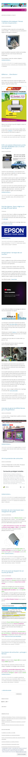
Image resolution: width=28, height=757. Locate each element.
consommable (15, 680)
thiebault (23, 398)
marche (5, 682)
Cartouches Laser (14, 64)
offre (15, 196)
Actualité (16, 63)
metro (8, 682)
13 (21, 558)
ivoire (11, 137)
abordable (8, 196)
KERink (25, 64)
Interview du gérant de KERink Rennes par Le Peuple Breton (13, 409)
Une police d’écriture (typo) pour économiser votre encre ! (13, 724)
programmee (9, 398)
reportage (14, 398)
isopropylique (18, 561)
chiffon (21, 559)
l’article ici (14, 332)
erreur (9, 561)
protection (22, 500)
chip (18, 642)
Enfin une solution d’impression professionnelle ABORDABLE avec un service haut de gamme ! (14, 146)
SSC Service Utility (13, 324)
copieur (11, 196)
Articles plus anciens (6, 690)
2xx (23, 558)
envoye (20, 243)
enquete (6, 397)
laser (3, 682)
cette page (5, 219)
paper (24, 561)
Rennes (11, 682)
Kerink (13, 137)
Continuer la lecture (6, 60)
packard (6, 644)
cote (8, 137)
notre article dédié (14, 390)
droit (18, 243)
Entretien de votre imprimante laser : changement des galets (13, 510)
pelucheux (9, 562)
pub (16, 137)
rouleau (13, 562)
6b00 (5, 559)
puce (9, 644)
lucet (23, 397)
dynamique (21, 642)
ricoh (22, 196)
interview (11, 448)
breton (5, 448)
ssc (20, 398)
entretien (6, 561)
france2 (13, 397)
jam (22, 561)
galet (14, 561)
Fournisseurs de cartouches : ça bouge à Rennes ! (14, 653)
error (12, 561)
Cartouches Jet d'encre (6, 64)
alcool (8, 559)
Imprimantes (20, 64)
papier (3, 562)
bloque (15, 642)
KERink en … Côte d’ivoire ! (9, 74)
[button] (22, 10)
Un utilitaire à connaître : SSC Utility (8, 732)
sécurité (12, 644)
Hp (18, 500)
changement (16, 559)
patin (6, 562)
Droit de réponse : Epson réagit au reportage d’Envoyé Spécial (13, 207)
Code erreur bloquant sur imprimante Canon (10, 744)
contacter (10, 130)
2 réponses (4, 211)
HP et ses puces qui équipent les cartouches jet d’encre (13, 571)
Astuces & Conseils (22, 63)
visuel (18, 137)
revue (24, 448)
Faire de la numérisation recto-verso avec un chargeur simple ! (14, 718)
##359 (18, 558)
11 (20, 558)
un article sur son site (7, 223)
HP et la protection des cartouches (12, 458)
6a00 (25, 558)
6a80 (2, 559)
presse (21, 448)
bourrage (12, 559)
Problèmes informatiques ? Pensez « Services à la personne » (12, 22)
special (9, 244)
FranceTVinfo (14, 279)
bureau (5, 680)
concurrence (9, 680)
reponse (6, 244)
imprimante (20, 397)
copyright (5, 137)
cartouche (16, 500)
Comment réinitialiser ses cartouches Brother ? (11, 735)
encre (19, 680)
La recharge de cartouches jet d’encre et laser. (11, 746)
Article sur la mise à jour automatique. (13, 636)
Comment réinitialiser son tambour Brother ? (10, 741)
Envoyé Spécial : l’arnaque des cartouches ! (12, 253)
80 (6, 559)
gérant (8, 448)
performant (18, 196)
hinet (16, 397)
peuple (18, 448)
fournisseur (23, 680)
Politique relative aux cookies (21, 751)
